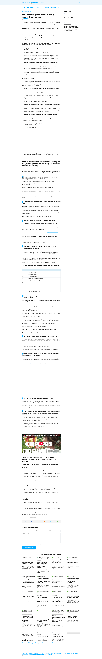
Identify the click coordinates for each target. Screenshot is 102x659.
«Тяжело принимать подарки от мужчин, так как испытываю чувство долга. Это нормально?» (43, 599)
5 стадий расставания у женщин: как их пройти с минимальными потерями (73, 580)
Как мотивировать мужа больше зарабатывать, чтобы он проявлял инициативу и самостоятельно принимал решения (58, 621)
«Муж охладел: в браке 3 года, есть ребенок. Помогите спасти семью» (73, 616)
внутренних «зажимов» (52, 232)
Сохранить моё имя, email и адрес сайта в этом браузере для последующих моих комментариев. (40, 544)
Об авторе (31, 643)
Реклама (48, 643)
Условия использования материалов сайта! (42, 654)
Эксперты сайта (39, 643)
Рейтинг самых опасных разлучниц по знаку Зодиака (71, 27)
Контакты (55, 643)
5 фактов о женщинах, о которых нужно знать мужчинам (73, 597)
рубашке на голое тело (43, 212)
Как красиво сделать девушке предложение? (28, 595)
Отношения (45, 7)
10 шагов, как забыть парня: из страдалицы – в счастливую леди (58, 561)
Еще (59, 7)
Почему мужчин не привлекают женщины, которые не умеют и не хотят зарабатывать (58, 599)
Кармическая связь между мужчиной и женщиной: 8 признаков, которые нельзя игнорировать (43, 565)
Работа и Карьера (35, 7)
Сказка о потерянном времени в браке (57, 637)
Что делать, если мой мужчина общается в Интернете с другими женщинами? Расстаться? (27, 619)
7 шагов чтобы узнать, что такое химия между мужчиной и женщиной (28, 581)
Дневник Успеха (37, 2)
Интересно (53, 7)
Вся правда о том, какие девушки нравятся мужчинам (58, 581)
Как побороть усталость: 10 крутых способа (71, 16)
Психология (25, 7)
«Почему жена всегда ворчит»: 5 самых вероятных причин (42, 638)
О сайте (24, 643)
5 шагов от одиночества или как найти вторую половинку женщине (28, 562)
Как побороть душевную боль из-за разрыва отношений (43, 620)
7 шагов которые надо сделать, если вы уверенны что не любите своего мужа (43, 580)
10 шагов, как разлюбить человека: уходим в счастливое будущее (73, 561)
